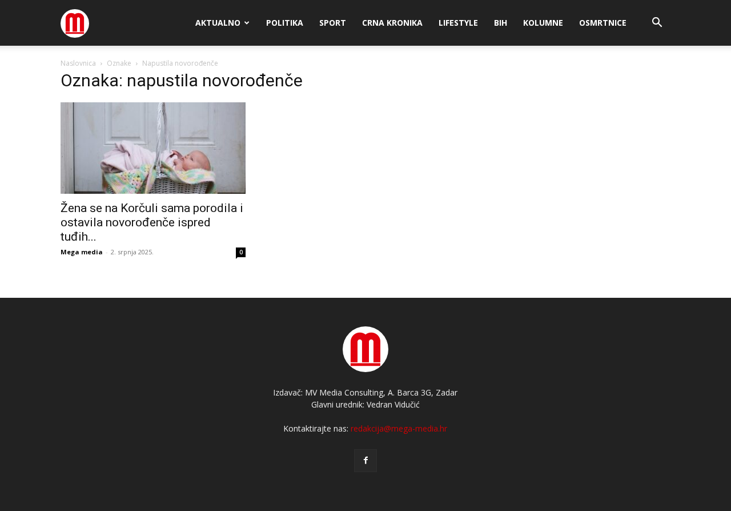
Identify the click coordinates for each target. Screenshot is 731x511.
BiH (500, 22)
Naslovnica (78, 63)
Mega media (82, 251)
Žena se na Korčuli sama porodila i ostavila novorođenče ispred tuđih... (152, 222)
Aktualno (217, 22)
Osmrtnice (602, 22)
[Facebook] (365, 460)
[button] (656, 23)
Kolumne (543, 22)
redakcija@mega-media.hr (399, 428)
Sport (332, 22)
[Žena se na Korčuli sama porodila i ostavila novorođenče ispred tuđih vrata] (153, 148)
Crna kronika (392, 22)
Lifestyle (458, 22)
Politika (284, 22)
